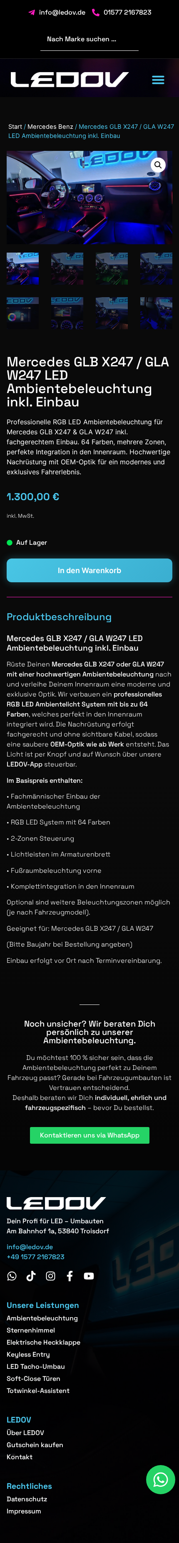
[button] (158, 80)
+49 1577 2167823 (36, 1256)
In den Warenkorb (89, 570)
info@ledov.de (30, 1246)
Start (15, 126)
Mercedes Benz (50, 126)
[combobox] (89, 39)
